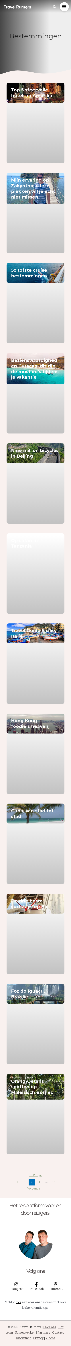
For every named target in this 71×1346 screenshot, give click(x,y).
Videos (50, 1338)
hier (18, 1302)
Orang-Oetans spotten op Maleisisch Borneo (32, 1087)
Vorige (35, 1175)
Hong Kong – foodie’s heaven (29, 723)
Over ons (49, 1327)
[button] (54, 7)
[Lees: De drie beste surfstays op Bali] (35, 904)
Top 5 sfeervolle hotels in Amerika (31, 92)
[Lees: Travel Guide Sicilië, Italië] (35, 633)
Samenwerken (25, 1332)
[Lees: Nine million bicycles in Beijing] (35, 453)
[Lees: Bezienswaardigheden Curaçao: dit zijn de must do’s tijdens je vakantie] (35, 368)
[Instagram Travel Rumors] (35, 1242)
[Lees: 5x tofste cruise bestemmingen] (35, 273)
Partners (44, 1332)
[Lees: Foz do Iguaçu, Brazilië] (35, 994)
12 (54, 1182)
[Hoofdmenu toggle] (64, 6)
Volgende (35, 1188)
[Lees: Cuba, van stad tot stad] (35, 813)
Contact (58, 1332)
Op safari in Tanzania (24, 543)
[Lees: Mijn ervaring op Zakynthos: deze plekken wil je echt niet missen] (35, 188)
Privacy (38, 1338)
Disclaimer (23, 1338)
